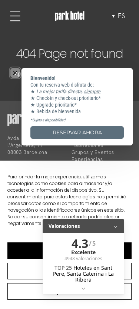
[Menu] (15, 16)
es (121, 16)
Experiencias (87, 159)
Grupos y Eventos (93, 152)
